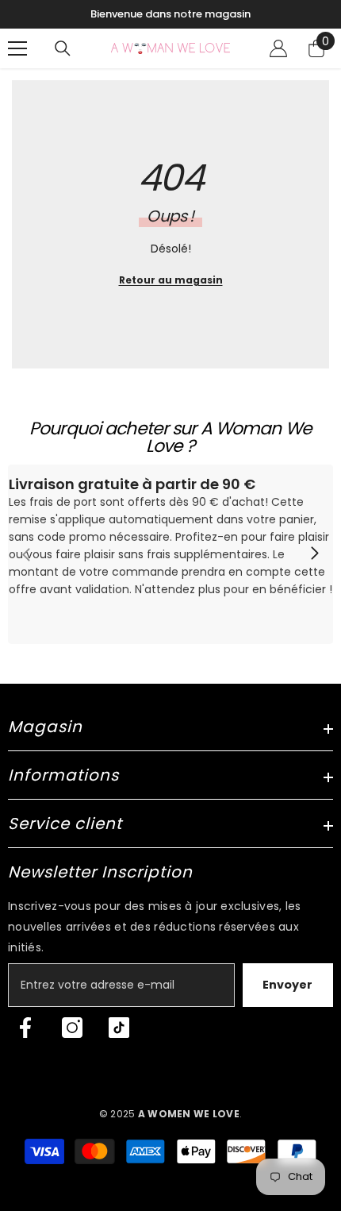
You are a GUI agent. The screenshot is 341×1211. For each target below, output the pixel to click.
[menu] (17, 48)
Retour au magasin (171, 280)
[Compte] (278, 48)
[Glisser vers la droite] (314, 554)
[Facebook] (25, 1027)
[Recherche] (62, 48)
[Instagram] (72, 1027)
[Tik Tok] (119, 1027)
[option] (170, 14)
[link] (170, 554)
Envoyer (287, 985)
